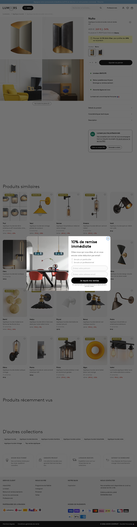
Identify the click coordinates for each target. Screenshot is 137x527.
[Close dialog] (108, 238)
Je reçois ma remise (89, 280)
